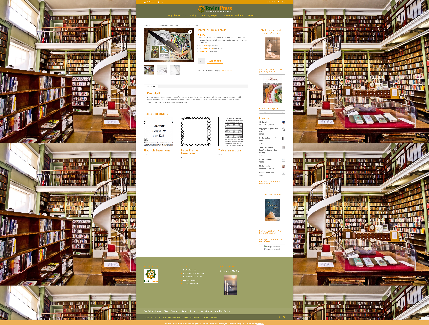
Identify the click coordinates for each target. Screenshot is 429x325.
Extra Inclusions (182, 25)
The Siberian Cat (272, 194)
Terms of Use (188, 311)
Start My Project (210, 15)
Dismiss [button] (260, 323)
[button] (190, 32)
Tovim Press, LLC (164, 317)
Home (146, 25)
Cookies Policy (222, 311)
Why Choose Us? (176, 15)
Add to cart (215, 60)
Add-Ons (173, 25)
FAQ (166, 311)
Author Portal (271, 2)
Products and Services (161, 25)
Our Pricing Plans (152, 311)
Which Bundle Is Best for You (193, 273)
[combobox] (272, 112)
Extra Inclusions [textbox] (271, 113)
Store (250, 15)
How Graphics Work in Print (192, 277)
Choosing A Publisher (190, 284)
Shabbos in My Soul (230, 271)
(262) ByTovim (150, 2)
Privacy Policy (205, 311)
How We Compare (189, 270)
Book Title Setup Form (191, 280)
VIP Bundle (203, 51)
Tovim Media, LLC (195, 317)
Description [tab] (150, 86)
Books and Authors (233, 15)
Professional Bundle (206, 48)
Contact (175, 311)
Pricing (193, 15)
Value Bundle (204, 46)
